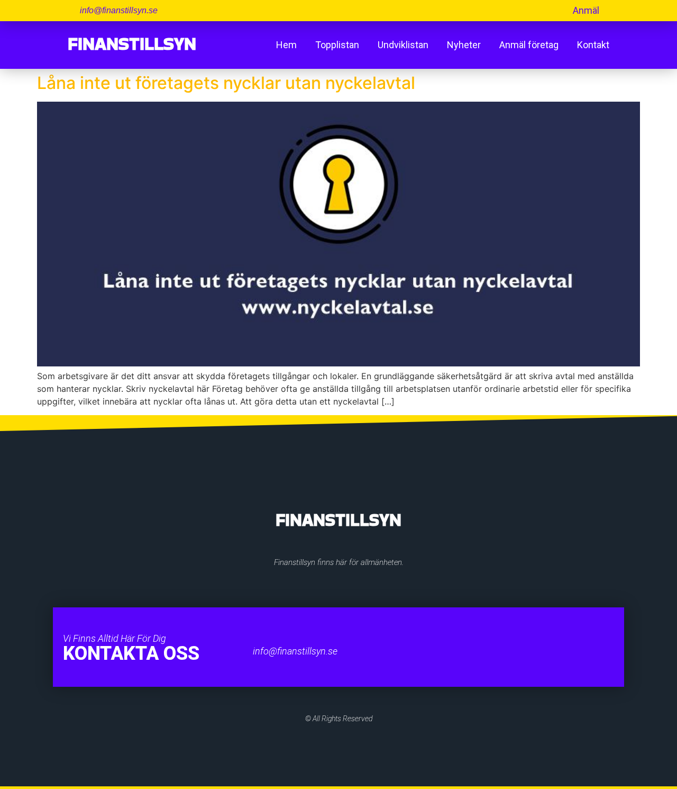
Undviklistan (403, 44)
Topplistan (337, 44)
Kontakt (593, 44)
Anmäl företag (529, 44)
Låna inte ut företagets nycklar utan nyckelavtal (226, 83)
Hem (286, 44)
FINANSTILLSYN (132, 43)
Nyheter (464, 44)
